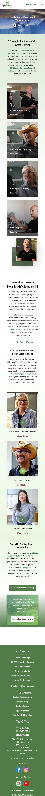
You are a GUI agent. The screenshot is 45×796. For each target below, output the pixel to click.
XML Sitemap (29, 791)
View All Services (22, 680)
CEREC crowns (18, 315)
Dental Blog (22, 702)
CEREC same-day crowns (19, 68)
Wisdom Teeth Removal (22, 676)
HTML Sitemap (16, 791)
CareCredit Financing (22, 715)
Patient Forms (22, 706)
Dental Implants (22, 671)
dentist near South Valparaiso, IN (22, 329)
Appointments (22, 711)
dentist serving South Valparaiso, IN (24, 374)
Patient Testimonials (22, 697)
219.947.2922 (32, 4)
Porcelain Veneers (22, 667)
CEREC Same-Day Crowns (22, 662)
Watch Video (25, 25)
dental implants (25, 568)
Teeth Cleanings (22, 658)
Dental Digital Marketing (21, 795)
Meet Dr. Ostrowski (22, 693)
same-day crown (15, 309)
